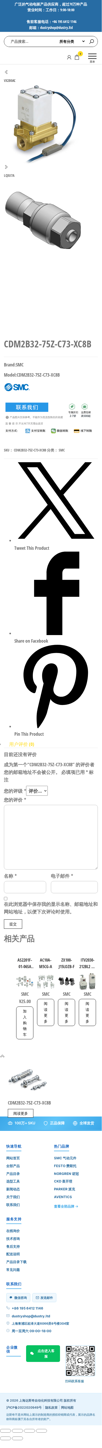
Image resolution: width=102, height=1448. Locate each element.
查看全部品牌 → (66, 1206)
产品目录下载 (16, 1262)
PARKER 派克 (64, 1189)
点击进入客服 (46, 1353)
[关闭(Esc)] (41, 1431)
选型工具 (13, 1181)
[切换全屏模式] (17, 1431)
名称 (10, 876)
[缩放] (5, 1431)
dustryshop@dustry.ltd (31, 1316)
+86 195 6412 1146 (27, 1308)
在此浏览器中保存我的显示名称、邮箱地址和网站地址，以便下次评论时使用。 (51, 908)
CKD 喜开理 (63, 1181)
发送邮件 (46, 1298)
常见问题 (13, 1270)
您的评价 (15, 800)
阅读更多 (45, 1012)
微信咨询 (20, 1298)
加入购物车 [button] (25, 1023)
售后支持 (13, 1246)
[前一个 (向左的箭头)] (5, 1438)
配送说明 (13, 1254)
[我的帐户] (69, 57)
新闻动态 (13, 1189)
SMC (62, 450)
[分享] (29, 1431)
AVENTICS (63, 1197)
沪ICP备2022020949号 (24, 1407)
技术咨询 (13, 1238)
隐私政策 (51, 1407)
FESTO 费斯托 (65, 1166)
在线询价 (13, 1231)
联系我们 (13, 1205)
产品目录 (13, 1174)
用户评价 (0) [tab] (21, 744)
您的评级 (15, 791)
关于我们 (13, 1197)
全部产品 (13, 1166)
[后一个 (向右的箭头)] (17, 1438)
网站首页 (13, 1158)
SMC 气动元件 (65, 1158)
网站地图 (67, 1407)
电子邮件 (62, 876)
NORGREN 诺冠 (66, 1174)
